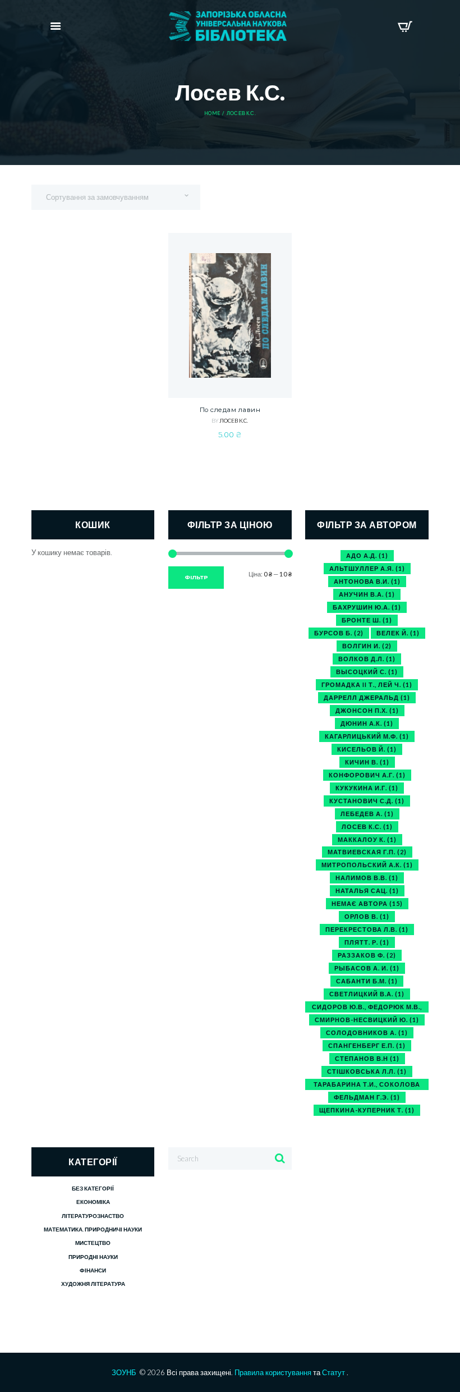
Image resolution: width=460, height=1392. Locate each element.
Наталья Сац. (367, 890)
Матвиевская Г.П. (367, 851)
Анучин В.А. (367, 594)
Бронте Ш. (367, 620)
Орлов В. (366, 916)
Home (212, 113)
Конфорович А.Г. (367, 775)
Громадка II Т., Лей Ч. (366, 684)
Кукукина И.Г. (366, 787)
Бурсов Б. (339, 633)
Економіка (93, 1201)
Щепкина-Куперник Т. (367, 1110)
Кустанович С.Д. (366, 800)
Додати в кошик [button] (230, 350)
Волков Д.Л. (366, 658)
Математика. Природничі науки (93, 1229)
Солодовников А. (367, 1032)
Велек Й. (398, 633)
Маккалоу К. (367, 839)
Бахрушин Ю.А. (367, 607)
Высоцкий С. (367, 671)
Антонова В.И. (367, 581)
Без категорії (93, 1188)
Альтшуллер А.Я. (367, 568)
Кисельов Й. (367, 749)
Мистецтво (93, 1242)
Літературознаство (93, 1215)
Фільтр (196, 577)
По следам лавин (230, 410)
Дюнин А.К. (367, 723)
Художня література (93, 1283)
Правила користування (272, 1372)
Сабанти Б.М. (367, 981)
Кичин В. (367, 762)
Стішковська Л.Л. (367, 1071)
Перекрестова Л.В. (366, 929)
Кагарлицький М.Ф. (367, 736)
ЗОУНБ (124, 1372)
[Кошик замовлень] (405, 26)
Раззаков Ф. (367, 955)
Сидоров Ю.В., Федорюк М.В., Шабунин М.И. (367, 1008)
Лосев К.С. (233, 421)
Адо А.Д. (367, 555)
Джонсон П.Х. (367, 710)
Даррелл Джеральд (367, 697)
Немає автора (367, 903)
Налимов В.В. (366, 877)
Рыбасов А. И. (366, 968)
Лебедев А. (367, 813)
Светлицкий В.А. (366, 993)
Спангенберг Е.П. (367, 1045)
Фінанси (93, 1270)
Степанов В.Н (367, 1058)
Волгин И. (367, 645)
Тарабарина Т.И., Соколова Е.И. (367, 1085)
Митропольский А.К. (367, 864)
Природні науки (93, 1256)
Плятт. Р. (366, 942)
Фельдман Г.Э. (367, 1097)
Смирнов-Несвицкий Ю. (367, 1019)
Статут (333, 1372)
